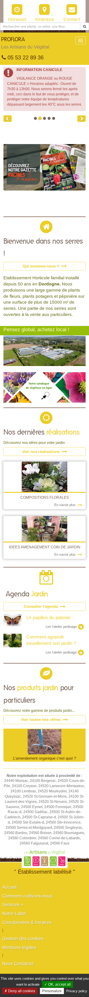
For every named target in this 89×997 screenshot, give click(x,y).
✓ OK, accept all (57, 984)
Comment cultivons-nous (27, 895)
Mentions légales (19, 947)
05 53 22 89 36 (25, 57)
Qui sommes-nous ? (41, 266)
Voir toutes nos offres (41, 719)
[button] (7, 118)
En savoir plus (65, 505)
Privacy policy (76, 991)
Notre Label (14, 913)
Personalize (52, 991)
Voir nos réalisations (41, 451)
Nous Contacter (18, 963)
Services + (13, 904)
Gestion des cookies (22, 938)
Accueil (9, 887)
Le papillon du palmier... (50, 617)
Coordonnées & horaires (27, 922)
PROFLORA (25, 43)
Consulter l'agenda (41, 606)
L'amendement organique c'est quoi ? (44, 758)
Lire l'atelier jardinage (62, 626)
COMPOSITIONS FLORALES (44, 497)
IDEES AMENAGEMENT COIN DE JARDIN (44, 547)
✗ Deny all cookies (19, 991)
